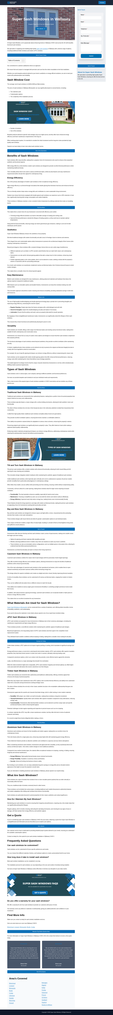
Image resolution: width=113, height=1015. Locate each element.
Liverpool (16, 927)
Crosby (33, 927)
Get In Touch (91, 66)
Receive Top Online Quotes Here (41, 931)
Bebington (44, 982)
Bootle (28, 927)
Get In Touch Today (41, 55)
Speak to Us (41, 297)
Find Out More (41, 207)
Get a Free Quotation (41, 150)
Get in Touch (41, 529)
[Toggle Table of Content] (22, 60)
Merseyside (23, 927)
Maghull (44, 985)
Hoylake (11, 998)
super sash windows (42, 48)
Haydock (44, 1002)
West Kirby (12, 1000)
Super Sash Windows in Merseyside (17, 607)
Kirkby (43, 987)
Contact (102, 2)
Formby (44, 990)
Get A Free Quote (41, 971)
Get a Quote (40, 28)
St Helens (44, 997)
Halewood (44, 992)
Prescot (44, 995)
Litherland (12, 995)
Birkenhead (10, 927)
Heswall (11, 1003)
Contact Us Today (41, 641)
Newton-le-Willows (47, 1005)
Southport (44, 1000)
